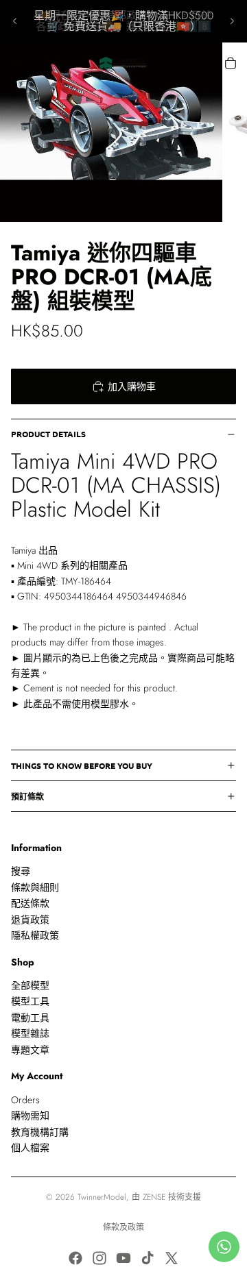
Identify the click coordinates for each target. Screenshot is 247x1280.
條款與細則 (35, 887)
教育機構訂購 (40, 1132)
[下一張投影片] (232, 21)
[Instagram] (99, 1258)
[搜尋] (45, 63)
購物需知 (30, 1115)
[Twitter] (171, 1258)
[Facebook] (75, 1258)
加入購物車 (132, 386)
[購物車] (230, 63)
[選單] (16, 63)
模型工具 (30, 1002)
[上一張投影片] (15, 21)
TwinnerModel (102, 1197)
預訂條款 (27, 796)
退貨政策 (30, 919)
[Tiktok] (147, 1258)
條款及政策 (123, 1227)
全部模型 (30, 985)
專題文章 (30, 1050)
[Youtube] (123, 1258)
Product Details (48, 433)
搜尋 (20, 871)
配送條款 (30, 903)
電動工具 (30, 1017)
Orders (25, 1100)
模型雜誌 (30, 1033)
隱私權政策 (35, 935)
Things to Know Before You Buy (81, 765)
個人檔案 (30, 1148)
